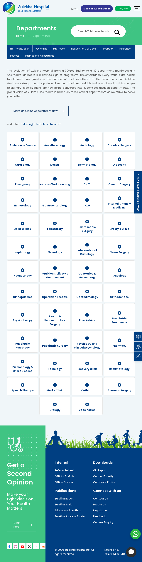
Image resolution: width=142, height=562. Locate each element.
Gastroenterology (54, 205)
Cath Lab (87, 390)
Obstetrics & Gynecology (87, 275)
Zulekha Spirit (63, 504)
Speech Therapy (23, 390)
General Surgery (119, 184)
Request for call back (83, 48)
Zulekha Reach (64, 498)
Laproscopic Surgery (87, 229)
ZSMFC (137, 177)
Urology (55, 410)
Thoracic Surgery (119, 390)
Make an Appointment (96, 8)
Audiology (87, 145)
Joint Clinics (22, 229)
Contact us (100, 498)
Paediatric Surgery (55, 346)
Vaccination (87, 410)
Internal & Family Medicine (119, 205)
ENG (119, 8)
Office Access (64, 482)
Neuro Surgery (119, 252)
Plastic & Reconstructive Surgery (54, 320)
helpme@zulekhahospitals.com (41, 124)
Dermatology (87, 165)
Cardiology (22, 165)
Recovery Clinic (87, 369)
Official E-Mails (64, 476)
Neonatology (23, 275)
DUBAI (137, 208)
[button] (131, 552)
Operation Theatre (55, 297)
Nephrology (23, 252)
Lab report (59, 48)
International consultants (39, 55)
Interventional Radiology (87, 252)
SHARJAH (137, 197)
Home (20, 36)
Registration (101, 510)
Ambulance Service (23, 145)
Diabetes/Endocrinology (55, 184)
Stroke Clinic (54, 390)
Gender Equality (103, 476)
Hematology (22, 205)
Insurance (125, 48)
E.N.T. (87, 184)
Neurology (55, 252)
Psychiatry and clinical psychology (87, 345)
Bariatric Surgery (119, 145)
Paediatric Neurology (22, 345)
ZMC (137, 186)
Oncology (119, 275)
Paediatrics (87, 320)
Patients (14, 55)
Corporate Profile (104, 482)
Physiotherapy (23, 320)
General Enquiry (103, 522)
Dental (55, 165)
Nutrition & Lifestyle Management (54, 275)
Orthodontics (119, 297)
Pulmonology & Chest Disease (22, 369)
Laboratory (55, 229)
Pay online (41, 48)
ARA (126, 8)
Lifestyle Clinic (119, 229)
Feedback (107, 48)
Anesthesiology (54, 145)
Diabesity (119, 165)
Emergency (22, 184)
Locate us (99, 504)
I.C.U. (87, 205)
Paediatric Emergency (119, 320)
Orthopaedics (22, 297)
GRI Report (99, 470)
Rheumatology (119, 369)
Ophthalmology (87, 297)
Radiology (55, 369)
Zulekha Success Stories (70, 516)
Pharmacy (119, 346)
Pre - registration (19, 48)
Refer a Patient (64, 470)
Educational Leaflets (68, 510)
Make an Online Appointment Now (35, 111)
